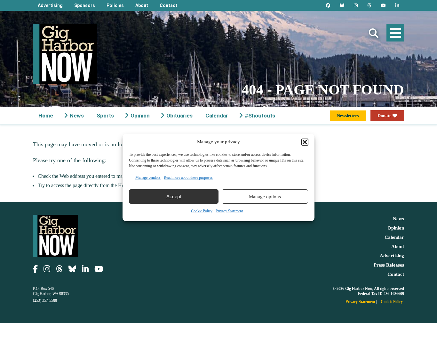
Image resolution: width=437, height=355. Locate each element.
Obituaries (179, 115)
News (77, 115)
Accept (173, 196)
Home (45, 115)
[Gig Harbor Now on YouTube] (383, 5)
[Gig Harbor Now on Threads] (369, 5)
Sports (105, 115)
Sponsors (84, 5)
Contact (168, 5)
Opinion (140, 115)
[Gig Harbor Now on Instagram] (355, 5)
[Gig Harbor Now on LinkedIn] (397, 5)
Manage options (265, 196)
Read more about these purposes (188, 177)
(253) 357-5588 (45, 300)
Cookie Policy (201, 211)
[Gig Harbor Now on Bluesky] (342, 5)
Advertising (50, 5)
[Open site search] (373, 33)
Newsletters (348, 115)
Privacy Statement (229, 211)
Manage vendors (148, 177)
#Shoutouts (260, 115)
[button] (305, 142)
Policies (115, 5)
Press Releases (389, 265)
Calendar (216, 115)
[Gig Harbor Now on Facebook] (328, 5)
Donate (385, 115)
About (141, 5)
